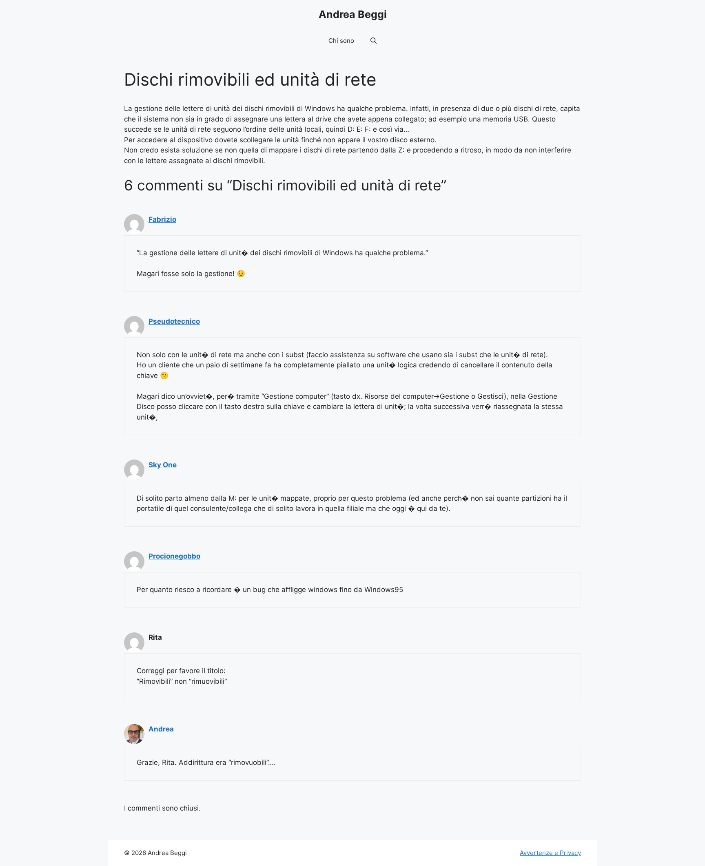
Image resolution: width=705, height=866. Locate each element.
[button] (373, 41)
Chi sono (341, 40)
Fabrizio (162, 219)
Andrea (161, 729)
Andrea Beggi (353, 14)
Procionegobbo (174, 556)
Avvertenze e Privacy (550, 853)
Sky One (163, 465)
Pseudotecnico (174, 321)
